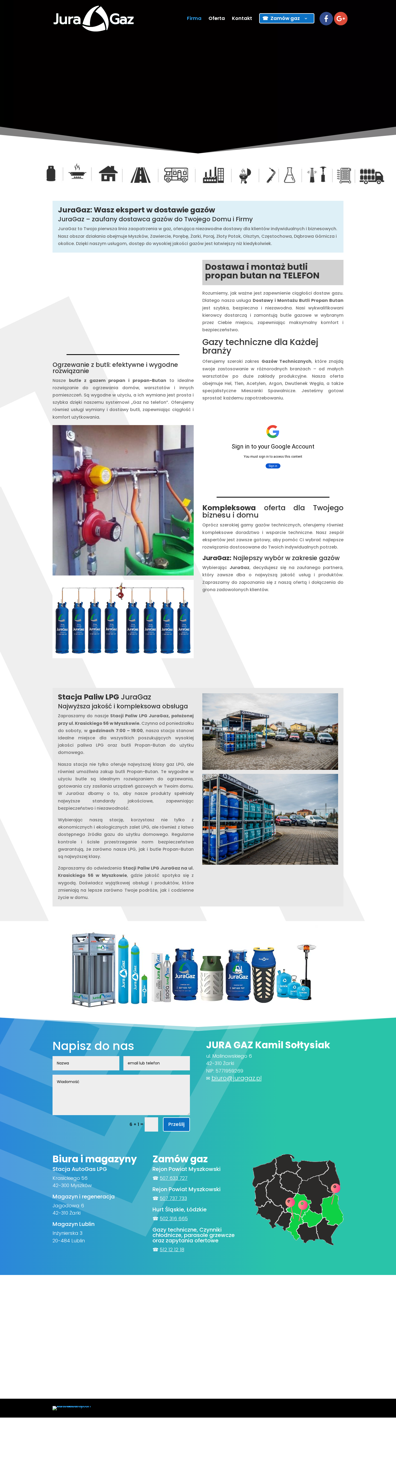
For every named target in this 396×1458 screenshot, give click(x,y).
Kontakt (242, 19)
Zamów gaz (285, 18)
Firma (194, 19)
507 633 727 (173, 1178)
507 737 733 (173, 1198)
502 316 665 (174, 1218)
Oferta (217, 19)
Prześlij (176, 1124)
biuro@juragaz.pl (236, 1078)
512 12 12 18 (172, 1249)
